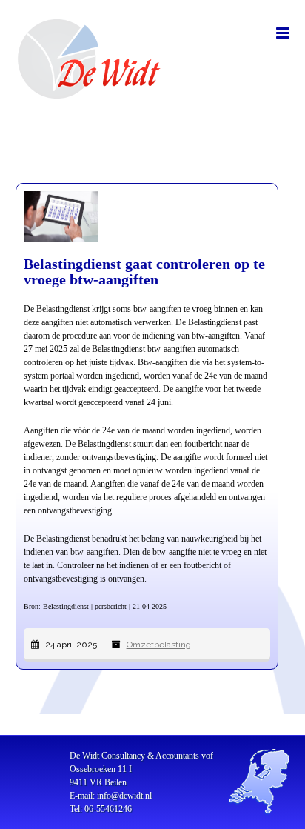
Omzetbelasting (159, 644)
